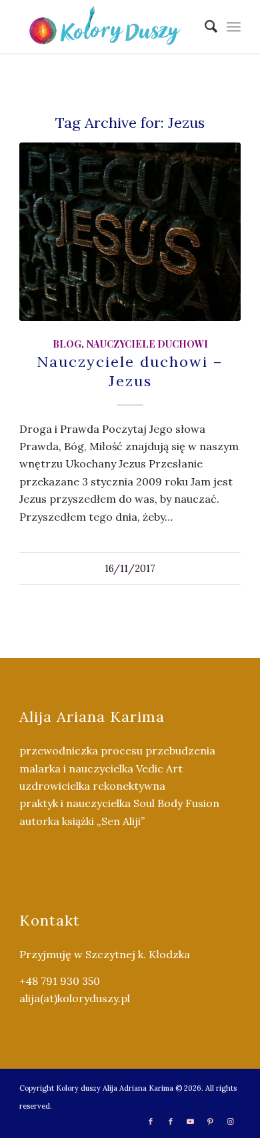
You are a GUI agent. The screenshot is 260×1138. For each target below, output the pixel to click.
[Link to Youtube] (191, 1121)
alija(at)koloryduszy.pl (74, 998)
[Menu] (234, 27)
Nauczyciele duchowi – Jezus (130, 371)
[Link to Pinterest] (211, 1121)
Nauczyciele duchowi (147, 343)
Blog (67, 343)
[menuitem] (204, 26)
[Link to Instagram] (231, 1121)
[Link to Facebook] (151, 1121)
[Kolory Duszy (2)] (107, 26)
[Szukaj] (204, 26)
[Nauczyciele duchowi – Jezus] (130, 231)
